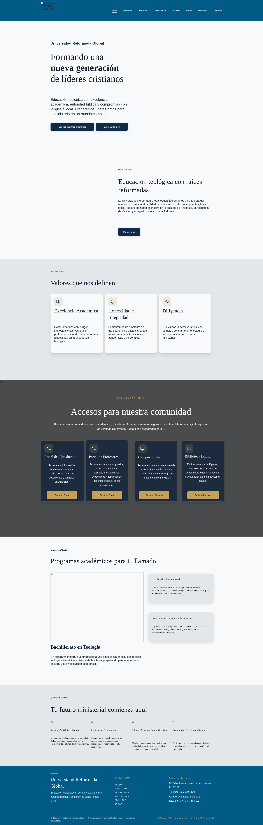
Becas (189, 10)
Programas (143, 10)
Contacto (218, 10)
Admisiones (160, 10)
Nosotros (127, 10)
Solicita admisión (112, 127)
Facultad (176, 10)
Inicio (114, 10)
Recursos (202, 10)
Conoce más (129, 232)
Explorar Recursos (203, 495)
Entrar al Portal (62, 495)
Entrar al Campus (154, 495)
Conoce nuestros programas (72, 127)
